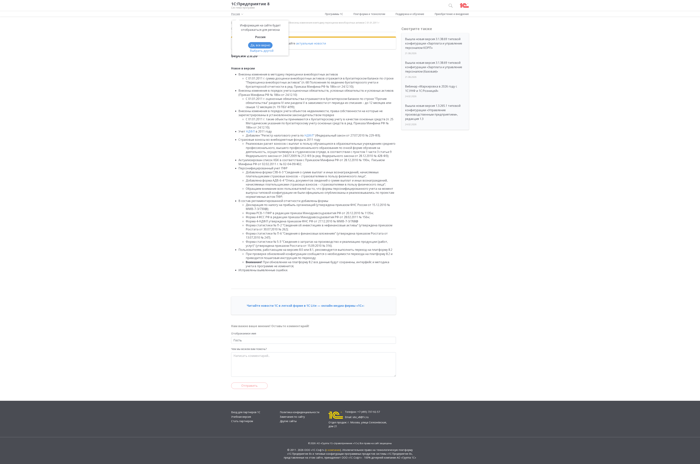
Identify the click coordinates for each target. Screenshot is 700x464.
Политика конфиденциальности (299, 412)
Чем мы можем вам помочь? (249, 349)
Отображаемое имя (243, 333)
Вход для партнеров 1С (245, 412)
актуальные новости (311, 43)
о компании (333, 450)
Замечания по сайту (292, 416)
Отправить (249, 386)
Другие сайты (288, 421)
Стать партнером (242, 421)
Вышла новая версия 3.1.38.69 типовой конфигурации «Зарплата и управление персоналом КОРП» (433, 43)
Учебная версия (241, 416)
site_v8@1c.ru (361, 417)
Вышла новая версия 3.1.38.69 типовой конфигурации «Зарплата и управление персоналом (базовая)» (433, 67)
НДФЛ (250, 131)
